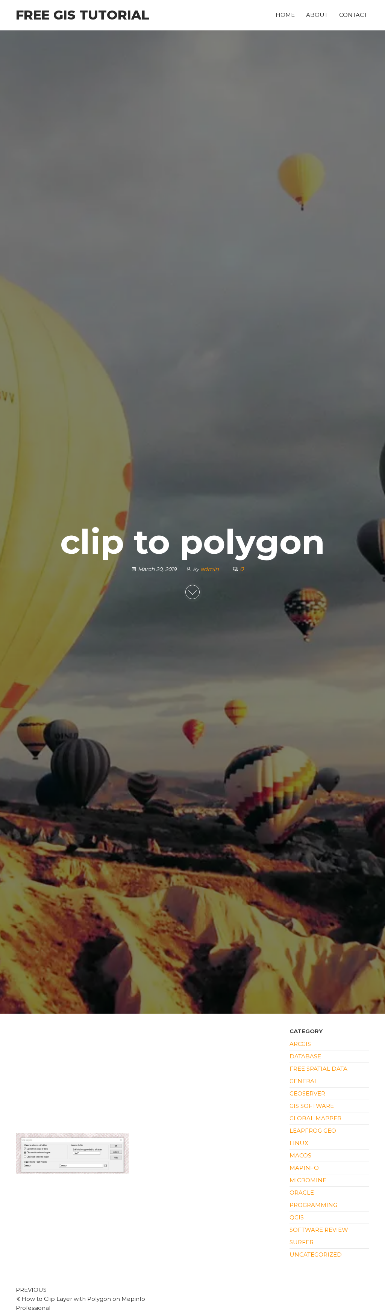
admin (210, 569)
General (304, 1081)
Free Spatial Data (318, 1068)
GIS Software (312, 1105)
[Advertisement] (147, 1077)
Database (305, 1056)
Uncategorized (316, 1254)
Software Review (319, 1229)
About (317, 14)
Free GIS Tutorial (82, 15)
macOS (300, 1155)
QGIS (297, 1217)
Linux (299, 1143)
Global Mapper (315, 1118)
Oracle (302, 1192)
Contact (353, 14)
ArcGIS (300, 1043)
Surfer (302, 1242)
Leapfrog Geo (313, 1130)
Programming (313, 1205)
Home (285, 14)
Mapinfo (304, 1167)
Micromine (308, 1180)
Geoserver (307, 1093)
